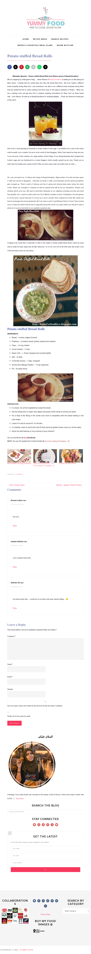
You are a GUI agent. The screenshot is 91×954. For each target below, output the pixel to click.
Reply (15, 526)
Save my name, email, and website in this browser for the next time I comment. (34, 706)
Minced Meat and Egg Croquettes (19, 463)
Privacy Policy (45, 914)
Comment (11, 636)
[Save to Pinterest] (21, 67)
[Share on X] (15, 67)
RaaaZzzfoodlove (55, 79)
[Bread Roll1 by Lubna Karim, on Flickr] (45, 325)
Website (10, 689)
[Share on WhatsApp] (39, 67)
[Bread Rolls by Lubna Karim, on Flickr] (45, 239)
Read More (20, 798)
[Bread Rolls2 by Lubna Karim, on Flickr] (45, 400)
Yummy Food (45, 17)
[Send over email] (27, 67)
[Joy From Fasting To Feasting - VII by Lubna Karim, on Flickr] (45, 145)
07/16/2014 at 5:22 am (17, 587)
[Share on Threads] (45, 67)
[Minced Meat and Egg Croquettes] (19, 456)
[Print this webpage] (33, 67)
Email (10, 677)
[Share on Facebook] (9, 67)
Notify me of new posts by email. (19, 716)
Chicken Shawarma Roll (67, 463)
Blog (25, 437)
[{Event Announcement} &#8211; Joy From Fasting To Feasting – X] (45, 456)
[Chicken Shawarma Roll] (71, 456)
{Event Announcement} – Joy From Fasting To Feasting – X (43, 464)
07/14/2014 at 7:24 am (17, 545)
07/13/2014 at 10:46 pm (17, 504)
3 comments (19, 474)
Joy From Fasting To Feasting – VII (57, 441)
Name (10, 664)
